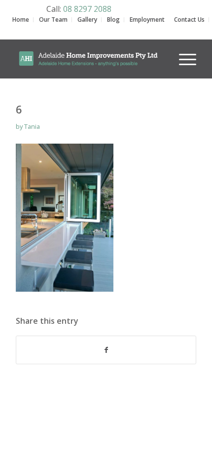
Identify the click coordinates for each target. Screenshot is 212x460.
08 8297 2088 (87, 8)
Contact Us (189, 19)
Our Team (53, 19)
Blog (113, 19)
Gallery (87, 19)
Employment (147, 19)
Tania (32, 126)
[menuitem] (182, 52)
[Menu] (182, 58)
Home (20, 19)
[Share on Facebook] (106, 350)
